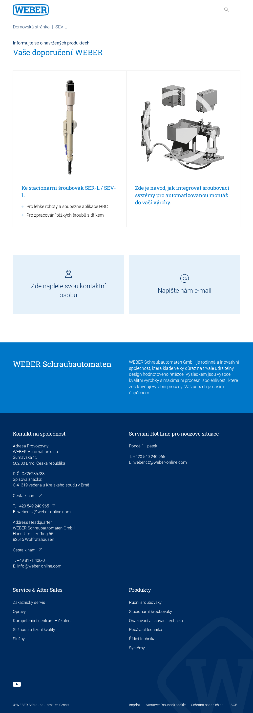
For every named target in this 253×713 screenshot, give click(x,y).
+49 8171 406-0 (31, 560)
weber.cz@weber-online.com (44, 511)
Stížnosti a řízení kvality (34, 629)
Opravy (19, 611)
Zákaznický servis (29, 602)
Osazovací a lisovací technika (156, 620)
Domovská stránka (31, 26)
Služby (19, 638)
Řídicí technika (142, 638)
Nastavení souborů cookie (166, 705)
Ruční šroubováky (145, 602)
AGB (234, 705)
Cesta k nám (24, 495)
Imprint (134, 705)
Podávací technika (145, 629)
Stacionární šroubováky (150, 611)
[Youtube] (17, 684)
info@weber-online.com (39, 566)
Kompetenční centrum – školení (42, 620)
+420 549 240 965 (33, 506)
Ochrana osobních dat (208, 705)
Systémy (137, 648)
